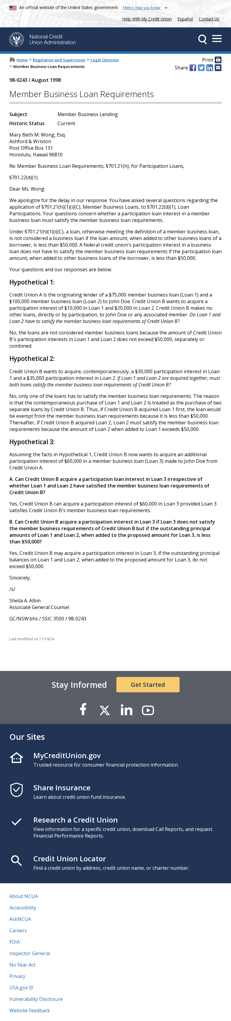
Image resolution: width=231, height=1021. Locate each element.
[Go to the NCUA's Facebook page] (83, 710)
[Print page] (218, 60)
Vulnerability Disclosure (36, 999)
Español (185, 19)
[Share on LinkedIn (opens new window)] (209, 68)
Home (22, 60)
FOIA (14, 942)
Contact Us (209, 19)
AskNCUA (20, 919)
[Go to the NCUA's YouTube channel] (148, 710)
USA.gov (18, 987)
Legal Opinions (105, 60)
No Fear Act (22, 964)
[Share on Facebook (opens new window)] (192, 68)
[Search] (202, 39)
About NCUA (23, 896)
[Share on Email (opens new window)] (218, 68)
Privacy (17, 976)
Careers (18, 930)
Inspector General (29, 953)
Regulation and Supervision (59, 60)
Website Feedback (29, 1010)
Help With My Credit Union (146, 18)
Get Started (148, 685)
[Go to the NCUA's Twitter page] (104, 710)
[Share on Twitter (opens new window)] (201, 68)
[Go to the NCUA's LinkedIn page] (126, 710)
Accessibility (22, 907)
